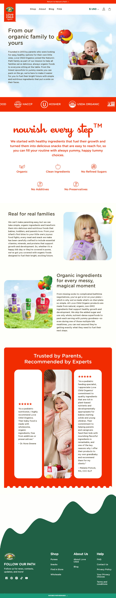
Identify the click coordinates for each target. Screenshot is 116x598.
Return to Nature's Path (57, 2)
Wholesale (56, 575)
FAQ (99, 560)
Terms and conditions (102, 583)
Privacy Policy (104, 570)
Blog (76, 567)
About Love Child (80, 561)
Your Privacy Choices (103, 576)
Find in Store (57, 570)
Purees (54, 560)
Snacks (54, 565)
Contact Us (102, 565)
